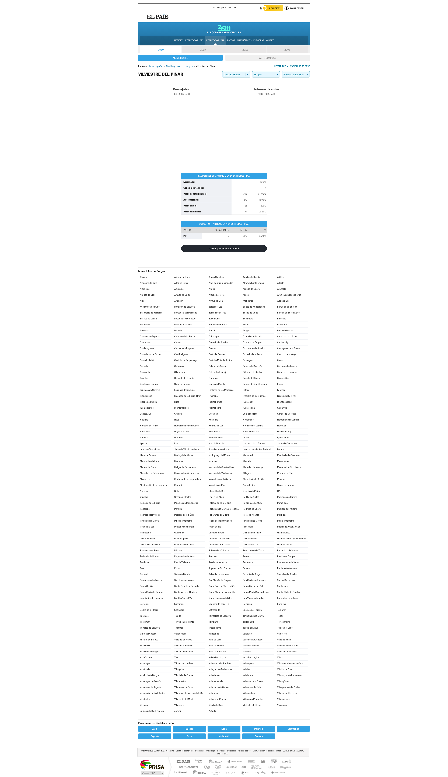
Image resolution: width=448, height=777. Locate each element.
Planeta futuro (269, 767)
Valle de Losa (215, 639)
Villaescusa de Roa (183, 663)
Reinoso (212, 556)
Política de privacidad (226, 751)
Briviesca (144, 330)
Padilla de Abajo (216, 497)
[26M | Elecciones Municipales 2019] (224, 29)
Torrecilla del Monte (184, 622)
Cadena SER (250, 762)
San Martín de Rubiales (254, 580)
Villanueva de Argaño (150, 687)
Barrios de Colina (148, 318)
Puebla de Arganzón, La (288, 526)
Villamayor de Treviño (150, 681)
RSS (226, 754)
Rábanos (178, 550)
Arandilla (281, 289)
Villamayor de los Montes (289, 675)
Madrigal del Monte (183, 455)
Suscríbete (274, 8)
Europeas (258, 40)
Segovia (155, 736)
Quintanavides (250, 538)
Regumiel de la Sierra (184, 556)
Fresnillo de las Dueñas (254, 396)
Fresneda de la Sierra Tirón (187, 396)
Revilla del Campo (286, 556)
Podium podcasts (216, 772)
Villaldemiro (214, 675)
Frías (176, 402)
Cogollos (144, 378)
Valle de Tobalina (251, 645)
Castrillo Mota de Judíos (220, 360)
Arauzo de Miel (147, 295)
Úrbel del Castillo (148, 633)
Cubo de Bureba (182, 384)
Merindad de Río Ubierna (289, 467)
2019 (161, 49)
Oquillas (144, 497)
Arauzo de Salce (182, 295)
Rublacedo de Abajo (287, 568)
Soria (189, 736)
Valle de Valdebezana (287, 645)
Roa (142, 568)
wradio (217, 767)
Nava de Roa (249, 485)
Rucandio (144, 574)
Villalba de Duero (285, 669)
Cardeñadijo (283, 342)
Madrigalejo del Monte (219, 455)
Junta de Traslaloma (150, 449)
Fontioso (281, 390)
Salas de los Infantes (219, 574)
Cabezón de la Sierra (184, 336)
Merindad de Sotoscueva (152, 473)
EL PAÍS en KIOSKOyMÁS (293, 751)
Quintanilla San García (219, 544)
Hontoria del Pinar (149, 425)
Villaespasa (248, 663)
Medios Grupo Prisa (152, 773)
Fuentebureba (215, 402)
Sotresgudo (214, 610)
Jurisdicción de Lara (219, 449)
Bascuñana (214, 318)
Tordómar (145, 622)
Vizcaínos (282, 705)
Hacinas (144, 419)
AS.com (261, 762)
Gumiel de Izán (250, 413)
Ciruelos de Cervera (287, 372)
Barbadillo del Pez (217, 312)
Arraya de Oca (216, 301)
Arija (142, 301)
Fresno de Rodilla (148, 402)
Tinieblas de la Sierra (253, 616)
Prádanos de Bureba (184, 526)
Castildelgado (181, 354)
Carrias (212, 348)
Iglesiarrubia (283, 437)
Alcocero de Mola (148, 283)
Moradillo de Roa (217, 485)
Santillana (216, 762)
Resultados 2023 (194, 40)
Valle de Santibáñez (184, 645)
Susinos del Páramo (252, 610)
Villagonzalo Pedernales (220, 669)
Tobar (280, 616)
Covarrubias (283, 378)
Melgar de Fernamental (185, 467)
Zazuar (177, 711)
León (224, 728)
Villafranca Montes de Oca (290, 663)
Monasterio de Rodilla (253, 479)
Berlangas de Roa (183, 324)
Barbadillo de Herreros (151, 312)
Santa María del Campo (151, 592)
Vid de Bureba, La (217, 657)
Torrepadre (248, 622)
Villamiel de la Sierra (253, 681)
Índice (220, 754)
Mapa (278, 751)
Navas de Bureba (285, 485)
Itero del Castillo (216, 443)
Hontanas (213, 419)
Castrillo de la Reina (252, 354)
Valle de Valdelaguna (150, 651)
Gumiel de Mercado (286, 413)
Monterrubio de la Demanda (153, 485)
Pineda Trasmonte (183, 520)
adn (272, 762)
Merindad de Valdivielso (220, 473)
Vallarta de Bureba (149, 639)
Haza (176, 419)
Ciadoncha (145, 372)
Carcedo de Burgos (252, 342)
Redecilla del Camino (287, 550)
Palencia (258, 728)
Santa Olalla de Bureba (288, 592)
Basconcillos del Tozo (184, 318)
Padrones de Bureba (287, 497)
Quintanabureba (217, 532)
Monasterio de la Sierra (220, 479)
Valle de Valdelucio (183, 651)
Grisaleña (213, 413)
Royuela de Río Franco (219, 568)
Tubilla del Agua (250, 627)
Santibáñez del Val (183, 598)
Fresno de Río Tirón (286, 396)
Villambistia (180, 681)
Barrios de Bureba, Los (288, 312)
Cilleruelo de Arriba (252, 372)
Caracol (285, 762)
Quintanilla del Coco (184, 544)
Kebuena (282, 767)
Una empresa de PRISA (152, 764)
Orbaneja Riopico (182, 497)
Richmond (181, 772)
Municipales (180, 57)
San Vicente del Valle (253, 598)
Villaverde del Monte (184, 699)
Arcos (246, 295)
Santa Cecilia (146, 586)
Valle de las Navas (183, 639)
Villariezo (213, 693)
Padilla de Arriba (251, 497)
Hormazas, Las (216, 425)
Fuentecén (248, 402)
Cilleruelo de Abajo (218, 372)
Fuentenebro (215, 408)
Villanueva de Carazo (184, 687)
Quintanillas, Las (251, 544)
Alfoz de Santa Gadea (253, 283)
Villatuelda (145, 699)
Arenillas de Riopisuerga (289, 295)
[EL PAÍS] (158, 17)
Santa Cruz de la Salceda (186, 586)
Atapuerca (248, 301)
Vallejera (247, 651)
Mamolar (178, 461)
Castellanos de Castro (150, 354)
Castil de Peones (217, 354)
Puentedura (146, 532)
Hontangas (248, 419)
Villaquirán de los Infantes (152, 693)
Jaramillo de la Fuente (254, 443)
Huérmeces (214, 431)
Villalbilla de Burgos (149, 675)
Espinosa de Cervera (150, 390)
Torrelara (213, 622)
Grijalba (178, 413)
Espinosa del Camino (184, 390)
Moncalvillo (282, 479)
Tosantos (178, 627)
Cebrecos (179, 366)
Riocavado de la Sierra (288, 562)
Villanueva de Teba (252, 687)
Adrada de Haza (182, 277)
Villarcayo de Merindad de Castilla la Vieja (189, 693)
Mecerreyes (283, 461)
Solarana (247, 604)
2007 (287, 49)
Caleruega (214, 336)
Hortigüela (145, 431)
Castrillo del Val (147, 360)
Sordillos (281, 604)
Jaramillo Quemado (287, 443)
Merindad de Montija (253, 467)
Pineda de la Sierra (149, 520)
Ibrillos (246, 437)
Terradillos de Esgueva (220, 616)
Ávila (154, 728)
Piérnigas (281, 515)
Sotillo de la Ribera (149, 610)
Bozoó (246, 324)
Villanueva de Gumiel (219, 687)
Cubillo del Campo (149, 384)
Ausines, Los (283, 301)
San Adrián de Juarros (151, 580)
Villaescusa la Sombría (220, 663)
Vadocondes (180, 633)
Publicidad (199, 751)
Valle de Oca (146, 645)
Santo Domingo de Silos (220, 598)
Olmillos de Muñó (251, 491)
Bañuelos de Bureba (287, 306)
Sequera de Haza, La (219, 604)
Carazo (177, 342)
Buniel (212, 330)
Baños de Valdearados (254, 306)
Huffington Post (188, 767)
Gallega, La (145, 413)
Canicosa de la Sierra (287, 336)
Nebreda (144, 491)
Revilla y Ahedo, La (218, 562)
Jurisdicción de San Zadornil (257, 449)
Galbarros (282, 408)
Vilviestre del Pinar (252, 705)
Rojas (177, 568)
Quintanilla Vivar (285, 544)
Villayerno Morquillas (253, 699)
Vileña (280, 657)
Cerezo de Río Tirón (252, 366)
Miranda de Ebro (285, 473)
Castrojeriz (248, 360)
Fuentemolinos (181, 408)
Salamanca (293, 728)
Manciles (213, 461)
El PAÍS (183, 762)
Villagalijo (179, 669)
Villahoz (247, 669)
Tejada (177, 616)
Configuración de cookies (264, 751)
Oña (279, 491)
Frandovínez (146, 396)
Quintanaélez (283, 532)
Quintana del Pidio (252, 532)
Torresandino (283, 622)
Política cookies (244, 751)
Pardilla (178, 509)
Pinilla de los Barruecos (220, 520)
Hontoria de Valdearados (186, 425)
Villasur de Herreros (287, 693)
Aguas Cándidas (216, 277)
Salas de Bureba (182, 574)
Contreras (213, 378)
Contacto (170, 751)
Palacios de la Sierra (150, 503)
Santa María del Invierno (186, 592)
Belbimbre (248, 318)
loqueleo (261, 772)
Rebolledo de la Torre (253, 550)
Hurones (178, 437)
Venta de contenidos (185, 751)
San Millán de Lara (286, 580)
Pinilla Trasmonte (285, 520)
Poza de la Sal (147, 526)
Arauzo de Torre (217, 295)
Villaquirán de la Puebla (288, 687)
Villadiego (145, 663)
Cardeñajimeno (147, 348)
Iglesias (143, 443)
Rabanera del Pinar (149, 550)
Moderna (198, 772)
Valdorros (282, 633)
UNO (207, 767)
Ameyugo (179, 289)
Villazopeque (283, 699)
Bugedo (178, 330)
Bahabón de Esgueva (184, 306)
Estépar (246, 390)
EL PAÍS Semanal (257, 767)
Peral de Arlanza (251, 515)
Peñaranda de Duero (219, 515)
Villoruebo (179, 705)
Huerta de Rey (284, 431)
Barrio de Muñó (250, 312)
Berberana (145, 324)
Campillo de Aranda (252, 336)
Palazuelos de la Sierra (220, 503)
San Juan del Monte (184, 580)
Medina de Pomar (148, 467)
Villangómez (283, 681)
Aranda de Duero (251, 289)
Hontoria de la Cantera (288, 419)
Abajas (143, 277)
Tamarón (281, 610)
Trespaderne (215, 627)
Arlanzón (178, 301)
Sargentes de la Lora (287, 598)
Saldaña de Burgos (252, 574)
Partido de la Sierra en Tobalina (224, 509)
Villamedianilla (216, 681)
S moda (245, 772)
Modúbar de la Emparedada (187, 479)
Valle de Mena (284, 639)
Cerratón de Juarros (287, 366)
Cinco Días (231, 767)
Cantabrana (146, 342)
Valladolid (224, 736)
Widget (270, 40)
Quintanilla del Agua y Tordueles (292, 538)
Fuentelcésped (284, 402)
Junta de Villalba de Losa (186, 449)
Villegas (144, 705)
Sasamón (179, 604)
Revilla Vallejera (182, 562)
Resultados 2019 (215, 40)
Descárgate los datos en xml (224, 248)
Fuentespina (249, 408)
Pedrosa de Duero (252, 509)
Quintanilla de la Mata (150, 544)
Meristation (277, 772)
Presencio (248, 526)
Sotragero (179, 610)
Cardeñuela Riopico (184, 348)
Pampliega (282, 503)
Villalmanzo (248, 675)
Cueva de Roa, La (217, 384)
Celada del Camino (218, 366)
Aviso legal (210, 751)
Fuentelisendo (147, 408)
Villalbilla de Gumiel (183, 675)
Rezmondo (248, 562)
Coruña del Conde (251, 378)
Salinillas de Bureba (287, 574)
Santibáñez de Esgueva (151, 598)
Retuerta (247, 556)
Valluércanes (146, 657)
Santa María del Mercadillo (222, 592)
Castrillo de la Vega (286, 354)
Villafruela (145, 669)
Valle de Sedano (216, 645)
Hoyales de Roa (182, 431)
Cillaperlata (180, 372)
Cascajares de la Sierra (288, 348)
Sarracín (144, 604)
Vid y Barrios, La (251, 657)
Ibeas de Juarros (217, 437)
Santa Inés (282, 586)
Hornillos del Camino (253, 425)
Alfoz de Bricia (181, 283)
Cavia (280, 360)
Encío (280, 384)
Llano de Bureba (148, 455)
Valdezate (248, 633)
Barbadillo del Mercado (185, 312)
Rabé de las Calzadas (219, 550)
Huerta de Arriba (251, 431)
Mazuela (247, 461)
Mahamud (248, 455)
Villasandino (249, 693)
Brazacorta (282, 324)
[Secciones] (142, 17)
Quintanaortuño (147, 538)
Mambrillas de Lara (149, 461)
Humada (144, 437)
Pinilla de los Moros (252, 520)
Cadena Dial (244, 767)
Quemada (179, 532)
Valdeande (214, 633)
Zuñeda (212, 711)
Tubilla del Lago (285, 627)
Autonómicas (267, 57)
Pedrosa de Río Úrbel (184, 515)
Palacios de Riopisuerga (186, 503)
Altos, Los (144, 289)
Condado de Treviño (184, 378)
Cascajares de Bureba (254, 348)
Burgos (246, 330)
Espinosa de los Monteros (221, 390)
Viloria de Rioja (216, 705)
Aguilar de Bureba (252, 277)
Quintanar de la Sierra (219, 538)
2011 (245, 49)
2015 (203, 49)
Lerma (280, 449)
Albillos (280, 277)
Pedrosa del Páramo (287, 509)
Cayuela (144, 366)
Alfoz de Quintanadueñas (221, 283)
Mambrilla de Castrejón (288, 455)
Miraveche (145, 479)
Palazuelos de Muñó (252, 503)
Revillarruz (145, 562)
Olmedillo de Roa (217, 491)
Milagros (247, 473)
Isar (176, 443)
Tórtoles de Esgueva (150, 627)
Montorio (178, 485)
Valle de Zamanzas (218, 651)
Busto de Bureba (285, 330)
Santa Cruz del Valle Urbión (222, 586)
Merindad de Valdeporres (186, 473)
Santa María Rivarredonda (256, 592)
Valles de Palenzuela (287, 651)
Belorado (281, 318)
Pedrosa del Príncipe (150, 515)
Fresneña (213, 396)
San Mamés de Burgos (220, 580)
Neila (176, 491)
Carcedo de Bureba (218, 342)
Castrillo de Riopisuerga (186, 360)
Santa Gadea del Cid (253, 586)
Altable (280, 283)
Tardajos (144, 616)
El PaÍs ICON (231, 772)
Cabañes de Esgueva (150, 336)
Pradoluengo (215, 526)
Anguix (212, 289)
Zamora (259, 736)
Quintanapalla (181, 538)
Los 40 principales (200, 762)
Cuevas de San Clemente (255, 384)
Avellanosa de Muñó (150, 306)
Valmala (178, 657)
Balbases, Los (215, 306)
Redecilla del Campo (150, 556)
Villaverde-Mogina (217, 699)
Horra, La (281, 425)
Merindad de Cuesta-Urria (221, 467)
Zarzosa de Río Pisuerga (152, 711)
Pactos (231, 40)
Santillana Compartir (235, 762)
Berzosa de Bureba (218, 324)
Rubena (246, 568)
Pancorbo (145, 509)
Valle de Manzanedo (252, 639)
